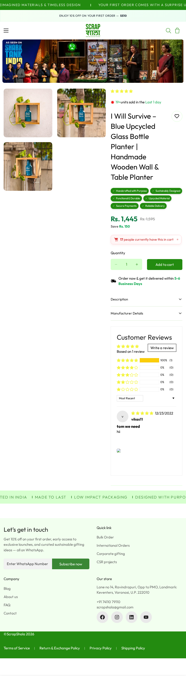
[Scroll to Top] (176, 649)
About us (11, 596)
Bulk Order (105, 537)
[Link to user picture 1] (119, 450)
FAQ (7, 605)
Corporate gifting (111, 553)
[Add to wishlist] (176, 116)
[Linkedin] (131, 617)
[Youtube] (146, 617)
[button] (122, 91)
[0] (177, 30)
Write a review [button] (162, 348)
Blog (7, 588)
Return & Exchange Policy (59, 648)
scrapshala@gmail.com (115, 607)
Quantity (118, 253)
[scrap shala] (93, 30)
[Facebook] (102, 617)
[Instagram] (117, 617)
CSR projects (107, 562)
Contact (10, 613)
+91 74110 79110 (108, 601)
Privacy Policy (101, 648)
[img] (142, 413)
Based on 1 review (131, 351)
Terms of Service (17, 648)
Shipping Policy (133, 648)
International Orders (113, 545)
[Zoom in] (44, 98)
